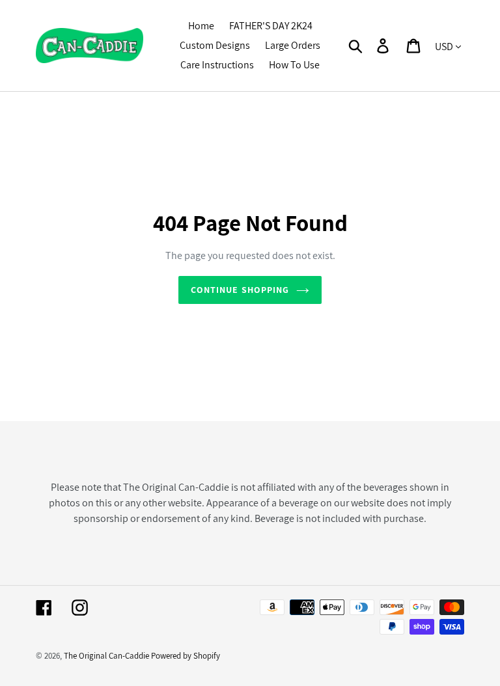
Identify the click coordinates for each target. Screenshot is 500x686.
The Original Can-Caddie (106, 655)
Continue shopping (240, 289)
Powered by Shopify (185, 655)
